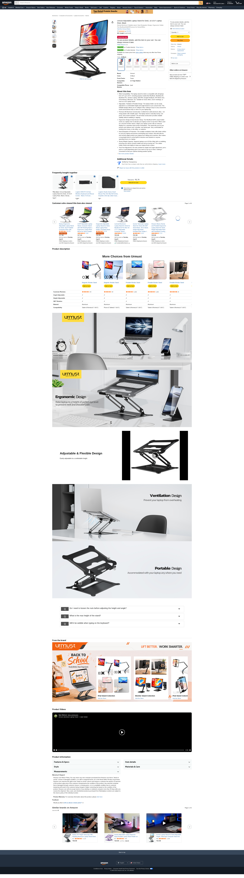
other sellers (139, 52)
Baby (155, 7)
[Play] (53, 750)
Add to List (174, 63)
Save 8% (120, 50)
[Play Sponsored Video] (122, 823)
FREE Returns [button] (121, 44)
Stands (87, 15)
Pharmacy (211, 7)
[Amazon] (7, 2)
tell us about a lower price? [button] (73, 802)
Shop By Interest (202, 7)
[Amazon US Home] (104, 864)
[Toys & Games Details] (143, 7)
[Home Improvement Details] (172, 7)
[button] (4, 7)
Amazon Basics (30, 7)
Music (119, 7)
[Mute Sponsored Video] (95, 831)
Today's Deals (79, 7)
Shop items (139, 47)
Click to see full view (86, 79)
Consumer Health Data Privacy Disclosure (124, 868)
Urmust (179, 46)
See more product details (126, 153)
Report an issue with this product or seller (131, 168)
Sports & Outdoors (179, 7)
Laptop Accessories (79, 15)
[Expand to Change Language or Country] (210, 3)
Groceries (60, 7)
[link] (85, 182)
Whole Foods (69, 7)
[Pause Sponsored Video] (95, 827)
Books (87, 7)
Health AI (11, 7)
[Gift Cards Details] (97, 7)
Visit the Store (102, 698)
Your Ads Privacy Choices (142, 868)
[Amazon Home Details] (132, 7)
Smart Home (191, 7)
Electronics (55, 15)
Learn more (161, 164)
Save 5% (120, 47)
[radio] (54, 22)
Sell (100, 7)
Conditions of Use (98, 868)
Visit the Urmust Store (123, 29)
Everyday (219, 7)
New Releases (50, 7)
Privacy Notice (108, 868)
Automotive (149, 7)
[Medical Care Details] (24, 7)
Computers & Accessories (66, 15)
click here (99, 797)
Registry (112, 7)
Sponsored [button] (54, 810)
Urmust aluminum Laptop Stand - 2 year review (73, 717)
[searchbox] (109, 3)
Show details (127, 191)
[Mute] (190, 750)
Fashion (106, 7)
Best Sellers (41, 7)
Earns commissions (73, 715)
